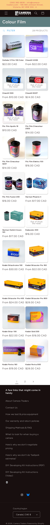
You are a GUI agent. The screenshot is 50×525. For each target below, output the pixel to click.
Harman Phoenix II (33, 197)
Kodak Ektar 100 (9, 331)
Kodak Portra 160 (9, 364)
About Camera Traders (17, 401)
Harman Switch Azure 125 (12, 231)
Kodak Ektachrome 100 (12, 265)
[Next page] (33, 381)
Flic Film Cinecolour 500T (11, 162)
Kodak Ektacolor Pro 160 (36, 265)
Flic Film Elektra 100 (34, 161)
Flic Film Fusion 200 (11, 197)
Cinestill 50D (8, 93)
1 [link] (16, 381)
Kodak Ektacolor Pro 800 (36, 298)
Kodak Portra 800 (33, 364)
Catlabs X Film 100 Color (13, 60)
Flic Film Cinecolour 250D (34, 127)
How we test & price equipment (22, 414)
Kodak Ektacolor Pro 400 (13, 298)
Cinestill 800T (31, 93)
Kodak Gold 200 (32, 331)
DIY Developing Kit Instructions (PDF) (25, 465)
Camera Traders (20, 523)
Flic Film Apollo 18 (10, 126)
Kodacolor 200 (31, 230)
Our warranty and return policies (22, 421)
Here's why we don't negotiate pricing (21, 446)
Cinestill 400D (31, 60)
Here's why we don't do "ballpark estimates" (22, 457)
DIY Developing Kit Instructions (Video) (22, 474)
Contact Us (12, 407)
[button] (6, 13)
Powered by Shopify (35, 523)
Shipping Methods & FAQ (19, 427)
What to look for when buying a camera (22, 436)
